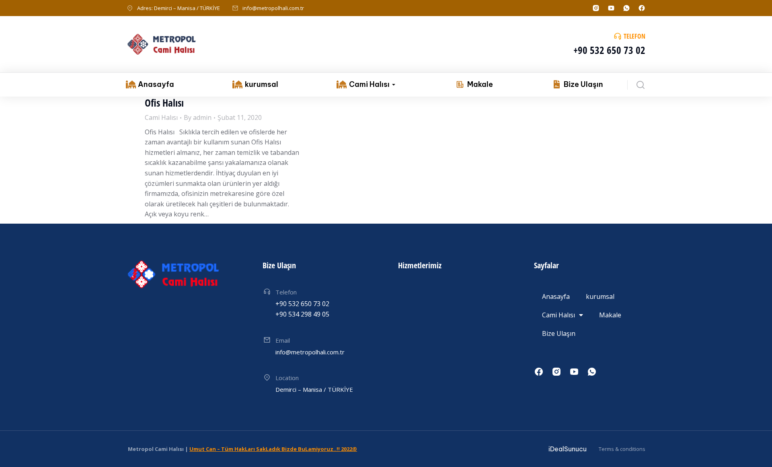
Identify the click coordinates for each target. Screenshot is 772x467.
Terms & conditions (622, 449)
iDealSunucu (567, 449)
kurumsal (600, 296)
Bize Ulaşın (558, 333)
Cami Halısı (161, 117)
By (197, 117)
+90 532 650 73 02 (609, 50)
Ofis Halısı (164, 102)
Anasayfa (556, 296)
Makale (610, 315)
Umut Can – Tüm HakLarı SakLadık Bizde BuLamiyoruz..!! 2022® (273, 449)
